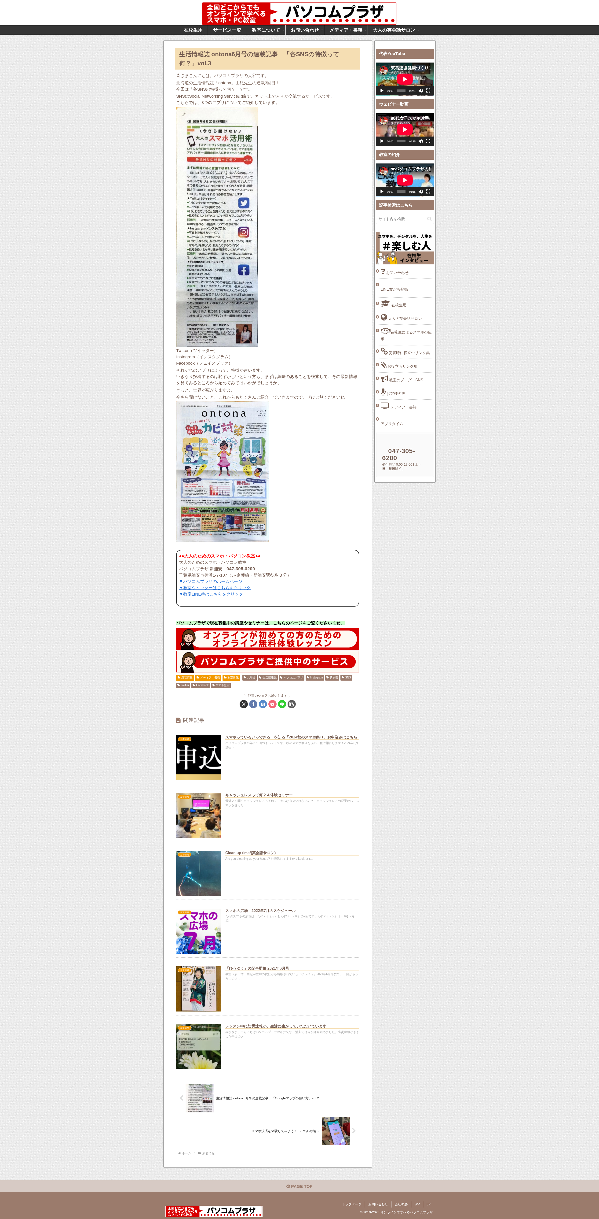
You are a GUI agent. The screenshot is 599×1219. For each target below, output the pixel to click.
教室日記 (233, 677)
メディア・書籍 (210, 677)
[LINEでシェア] (282, 704)
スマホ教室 (222, 685)
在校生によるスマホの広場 (406, 335)
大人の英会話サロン (404, 318)
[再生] (382, 90)
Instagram (316, 677)
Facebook (202, 685)
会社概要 (401, 1204)
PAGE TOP (301, 1186)
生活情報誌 (270, 677)
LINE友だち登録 (394, 289)
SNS (348, 677)
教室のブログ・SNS (405, 380)
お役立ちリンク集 (402, 366)
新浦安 (334, 677)
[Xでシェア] (244, 704)
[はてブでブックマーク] (263, 704)
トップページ (352, 1204)
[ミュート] (420, 90)
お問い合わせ (397, 272)
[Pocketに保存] (272, 704)
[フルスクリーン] (428, 90)
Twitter (185, 685)
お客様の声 (395, 393)
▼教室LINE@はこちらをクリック (211, 594)
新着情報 (187, 677)
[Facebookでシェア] (253, 704)
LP (429, 1204)
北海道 (251, 677)
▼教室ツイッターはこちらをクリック (215, 587)
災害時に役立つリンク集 (409, 353)
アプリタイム (392, 424)
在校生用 (398, 305)
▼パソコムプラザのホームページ (210, 581)
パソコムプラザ (293, 677)
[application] (405, 79)
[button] (292, 704)
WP (417, 1204)
